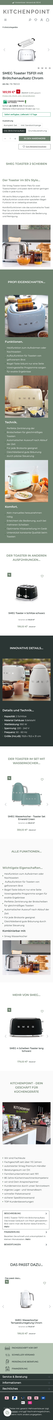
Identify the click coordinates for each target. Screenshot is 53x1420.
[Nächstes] (49, 50)
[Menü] (5, 19)
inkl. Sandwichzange (31, 125)
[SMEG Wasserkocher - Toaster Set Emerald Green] (26, 794)
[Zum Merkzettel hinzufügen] (42, 576)
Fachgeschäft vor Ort (27, 2)
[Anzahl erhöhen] (15, 138)
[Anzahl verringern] (5, 138)
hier (38, 109)
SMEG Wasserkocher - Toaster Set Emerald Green (26, 818)
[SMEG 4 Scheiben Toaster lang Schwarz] (26, 1026)
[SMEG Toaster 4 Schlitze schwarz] (26, 591)
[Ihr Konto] (42, 19)
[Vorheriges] (4, 50)
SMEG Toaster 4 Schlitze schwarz (26, 613)
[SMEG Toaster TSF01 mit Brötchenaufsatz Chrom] (26, 50)
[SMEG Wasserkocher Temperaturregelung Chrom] (26, 1298)
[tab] (25, 1220)
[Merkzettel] (36, 19)
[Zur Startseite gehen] (26, 12)
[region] (26, 50)
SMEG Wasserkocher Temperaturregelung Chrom (26, 1321)
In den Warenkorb (34, 138)
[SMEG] (44, 68)
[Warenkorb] (48, 19)
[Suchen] (30, 19)
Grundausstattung (37, 131)
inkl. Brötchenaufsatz (14, 131)
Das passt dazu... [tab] (26, 1265)
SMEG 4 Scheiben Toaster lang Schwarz (27, 1049)
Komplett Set (10, 125)
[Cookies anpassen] (7, 1412)
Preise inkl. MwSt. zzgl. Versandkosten (18, 96)
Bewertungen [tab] (12, 1244)
